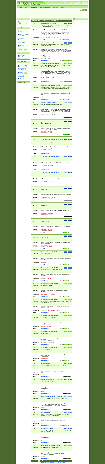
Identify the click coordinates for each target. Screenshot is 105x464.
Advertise (21, 43)
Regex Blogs (22, 56)
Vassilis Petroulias (45, 39)
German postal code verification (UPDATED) (51, 85)
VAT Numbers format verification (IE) (49, 315)
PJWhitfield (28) (22, 69)
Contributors (21, 39)
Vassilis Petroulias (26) (23, 70)
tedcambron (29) (22, 68)
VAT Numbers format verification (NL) (49, 347)
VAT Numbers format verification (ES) (49, 267)
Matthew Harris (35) (23, 66)
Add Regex (55, 7)
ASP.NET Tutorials (61, 462)
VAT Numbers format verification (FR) (49, 283)
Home (20, 7)
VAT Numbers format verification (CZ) (49, 236)
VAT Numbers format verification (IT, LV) (50, 172)
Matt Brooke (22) (22, 72)
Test (70, 23)
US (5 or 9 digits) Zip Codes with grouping (50, 445)
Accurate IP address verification (48, 23)
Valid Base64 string (45, 363)
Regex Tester (34, 7)
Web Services (22, 42)
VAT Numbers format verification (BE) (49, 204)
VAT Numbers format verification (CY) (49, 220)
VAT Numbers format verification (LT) (49, 331)
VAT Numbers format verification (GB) (49, 299)
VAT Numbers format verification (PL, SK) (50, 156)
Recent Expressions (23, 21)
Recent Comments (23, 49)
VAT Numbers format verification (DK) (49, 251)
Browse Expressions (45, 7)
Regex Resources (23, 41)
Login (62, 7)
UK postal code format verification (49, 102)
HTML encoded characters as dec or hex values (52, 379)
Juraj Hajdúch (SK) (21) (24, 73)
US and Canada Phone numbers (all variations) (51, 396)
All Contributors (22, 78)
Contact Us (21, 45)
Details (65, 23)
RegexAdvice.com (53, 462)
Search (26, 7)
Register (21, 46)
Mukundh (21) (22, 75)
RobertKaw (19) (22, 76)
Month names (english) (46, 412)
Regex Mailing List (23, 58)
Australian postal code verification (49, 42)
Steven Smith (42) (23, 65)
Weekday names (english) (47, 428)
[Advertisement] (48, 12)
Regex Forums (22, 55)
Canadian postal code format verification (50, 63)
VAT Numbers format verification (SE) (49, 188)
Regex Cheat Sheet (23, 30)
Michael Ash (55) (22, 63)
